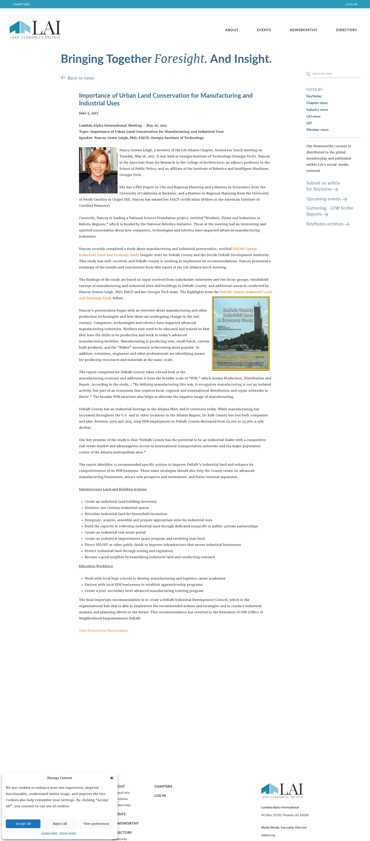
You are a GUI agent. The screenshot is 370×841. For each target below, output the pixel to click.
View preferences (96, 824)
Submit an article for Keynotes (323, 186)
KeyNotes (314, 96)
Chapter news (317, 102)
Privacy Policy (68, 833)
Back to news (81, 78)
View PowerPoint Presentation (103, 631)
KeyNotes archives (324, 224)
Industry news (317, 109)
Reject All (60, 824)
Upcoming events (323, 199)
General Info (121, 792)
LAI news (313, 116)
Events (264, 30)
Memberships (122, 805)
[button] (112, 778)
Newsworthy (304, 30)
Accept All (23, 824)
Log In (351, 4)
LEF (309, 122)
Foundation (120, 798)
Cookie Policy (49, 833)
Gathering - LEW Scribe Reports (329, 211)
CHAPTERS (21, 4)
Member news (317, 129)
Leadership (120, 839)
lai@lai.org (268, 835)
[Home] (35, 30)
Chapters (163, 786)
